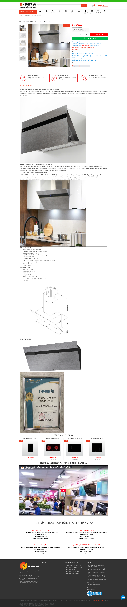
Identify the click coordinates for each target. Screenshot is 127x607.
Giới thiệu (90, 1)
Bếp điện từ (41, 603)
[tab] (22, 85)
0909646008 (103, 5)
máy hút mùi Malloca (84, 66)
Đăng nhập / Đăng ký (103, 1)
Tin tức (36, 603)
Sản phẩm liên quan (63, 435)
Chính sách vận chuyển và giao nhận (74, 567)
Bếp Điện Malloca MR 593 (97, 438)
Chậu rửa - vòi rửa (38, 605)
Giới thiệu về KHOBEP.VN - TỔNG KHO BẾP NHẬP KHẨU (63, 463)
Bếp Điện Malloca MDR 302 (30, 438)
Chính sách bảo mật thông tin (72, 573)
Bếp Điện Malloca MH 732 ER (75, 438)
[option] (22, 28)
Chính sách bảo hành (70, 569)
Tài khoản (95, 1)
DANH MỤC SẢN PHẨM (27, 12)
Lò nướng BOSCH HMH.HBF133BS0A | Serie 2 (19, 601)
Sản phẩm (31, 603)
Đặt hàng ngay (90, 38)
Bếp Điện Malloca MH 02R (52, 438)
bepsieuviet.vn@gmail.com (94, 584)
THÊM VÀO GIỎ (99, 34)
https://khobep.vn (92, 589)
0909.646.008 (105, 602)
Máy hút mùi (75, 66)
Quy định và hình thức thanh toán (73, 565)
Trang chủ (21, 15)
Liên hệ (44, 605)
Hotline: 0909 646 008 (93, 587)
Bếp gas (46, 603)
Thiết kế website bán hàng (54, 600)
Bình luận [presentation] (29, 85)
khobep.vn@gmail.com (93, 582)
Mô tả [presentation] (22, 86)
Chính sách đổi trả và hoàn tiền (72, 571)
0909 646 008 (91, 586)
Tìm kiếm (84, 1)
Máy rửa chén (31, 605)
